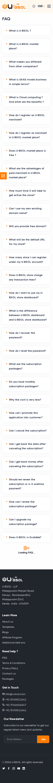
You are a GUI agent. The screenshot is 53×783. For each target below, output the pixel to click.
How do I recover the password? (22, 335)
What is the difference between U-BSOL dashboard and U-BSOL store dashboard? (28, 315)
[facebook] (8, 768)
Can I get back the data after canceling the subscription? (27, 446)
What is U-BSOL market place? (24, 46)
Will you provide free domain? (27, 226)
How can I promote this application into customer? (25, 415)
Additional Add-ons (13, 642)
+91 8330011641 (15, 699)
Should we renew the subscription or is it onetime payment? (26, 484)
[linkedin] (23, 768)
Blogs (5, 632)
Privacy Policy (10, 668)
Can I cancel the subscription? (28, 430)
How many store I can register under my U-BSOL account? (28, 259)
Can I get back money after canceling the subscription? (26, 464)
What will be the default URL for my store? (27, 242)
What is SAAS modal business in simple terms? (28, 82)
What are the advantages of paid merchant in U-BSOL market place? (26, 173)
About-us (7, 621)
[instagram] (13, 768)
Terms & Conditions (13, 663)
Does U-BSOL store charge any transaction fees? (26, 277)
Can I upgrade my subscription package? (23, 522)
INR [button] (40, 6)
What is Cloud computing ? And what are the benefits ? (26, 99)
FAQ (4, 657)
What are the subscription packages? (25, 366)
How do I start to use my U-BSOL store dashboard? (26, 295)
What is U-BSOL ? (20, 30)
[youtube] (18, 768)
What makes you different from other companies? (25, 64)
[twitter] (3, 768)
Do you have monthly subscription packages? (23, 384)
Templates (8, 626)
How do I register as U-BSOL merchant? (27, 117)
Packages (8, 678)
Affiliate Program (12, 637)
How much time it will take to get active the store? (27, 193)
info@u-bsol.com (15, 694)
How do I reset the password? (27, 350)
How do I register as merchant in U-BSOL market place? (28, 135)
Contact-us (9, 673)
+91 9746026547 (15, 704)
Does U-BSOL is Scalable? (25, 537)
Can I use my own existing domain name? (25, 210)
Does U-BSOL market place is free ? (27, 153)
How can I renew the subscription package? (23, 504)
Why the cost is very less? (25, 399)
